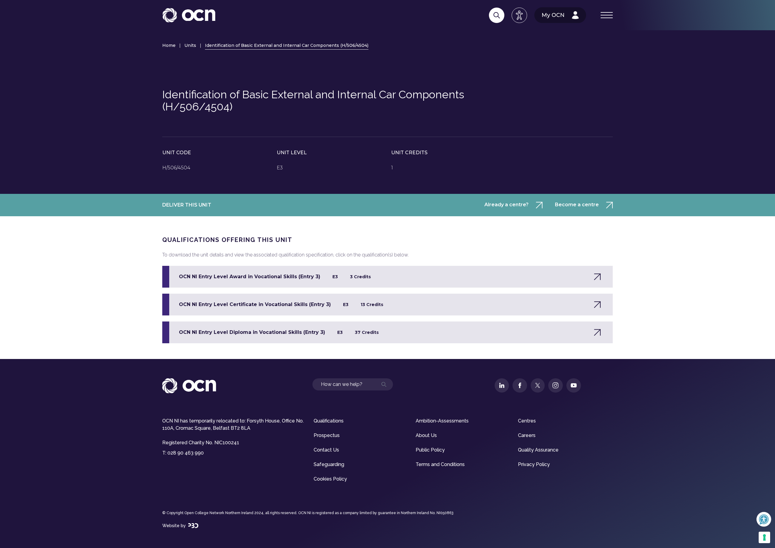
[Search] (496, 15)
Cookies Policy (330, 479)
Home (169, 45)
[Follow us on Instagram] (555, 385)
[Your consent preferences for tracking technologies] (764, 537)
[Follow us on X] (538, 385)
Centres (527, 421)
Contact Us (326, 450)
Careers (527, 435)
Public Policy (430, 450)
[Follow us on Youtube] (573, 385)
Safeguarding (329, 464)
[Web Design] (193, 525)
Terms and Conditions (440, 464)
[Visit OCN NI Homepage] (188, 15)
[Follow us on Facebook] (520, 385)
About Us (426, 435)
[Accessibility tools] (519, 15)
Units (190, 45)
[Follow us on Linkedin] (502, 385)
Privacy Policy (534, 464)
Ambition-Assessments (442, 421)
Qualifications (329, 421)
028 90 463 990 (185, 453)
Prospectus (327, 435)
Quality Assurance (538, 450)
